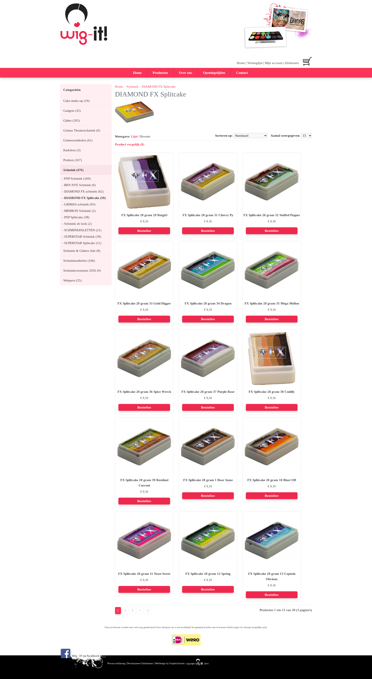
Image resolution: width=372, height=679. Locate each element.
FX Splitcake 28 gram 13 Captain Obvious (271, 576)
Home (241, 63)
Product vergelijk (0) (129, 144)
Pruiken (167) (72, 160)
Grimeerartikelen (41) (77, 140)
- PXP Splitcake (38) (75, 217)
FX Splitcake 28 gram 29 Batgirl (144, 215)
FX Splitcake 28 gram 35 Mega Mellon (272, 303)
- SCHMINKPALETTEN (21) (81, 230)
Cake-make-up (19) (76, 100)
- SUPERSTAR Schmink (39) (81, 236)
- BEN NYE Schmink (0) (79, 185)
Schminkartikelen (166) (79, 260)
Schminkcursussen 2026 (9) (82, 270)
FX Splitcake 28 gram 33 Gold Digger (144, 303)
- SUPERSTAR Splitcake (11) (81, 243)
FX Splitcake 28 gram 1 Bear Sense (208, 480)
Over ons (185, 73)
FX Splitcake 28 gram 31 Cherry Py (208, 215)
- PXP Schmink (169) (76, 178)
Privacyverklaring (116, 663)
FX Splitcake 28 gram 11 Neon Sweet (144, 573)
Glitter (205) (71, 120)
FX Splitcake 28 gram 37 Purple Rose (207, 391)
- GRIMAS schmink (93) (78, 204)
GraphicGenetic (177, 663)
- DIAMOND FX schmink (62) (83, 191)
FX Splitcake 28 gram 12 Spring (208, 573)
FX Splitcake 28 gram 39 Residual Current (144, 482)
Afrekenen (292, 63)
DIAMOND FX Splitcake (159, 86)
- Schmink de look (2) (77, 223)
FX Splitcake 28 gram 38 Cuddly (272, 391)
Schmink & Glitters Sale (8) (81, 250)
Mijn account (273, 63)
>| (147, 610)
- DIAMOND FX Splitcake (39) (84, 198)
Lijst (134, 136)
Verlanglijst (254, 63)
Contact (242, 73)
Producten (160, 73)
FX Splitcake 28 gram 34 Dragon (208, 303)
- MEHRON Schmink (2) (79, 211)
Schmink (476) (73, 170)
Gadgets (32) (72, 110)
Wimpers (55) (72, 280)
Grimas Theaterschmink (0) (81, 130)
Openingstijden (214, 73)
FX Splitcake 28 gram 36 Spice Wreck (144, 391)
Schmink (132, 86)
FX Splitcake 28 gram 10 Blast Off (271, 480)
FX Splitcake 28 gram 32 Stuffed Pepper (271, 215)
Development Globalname (140, 663)
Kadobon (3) (72, 150)
